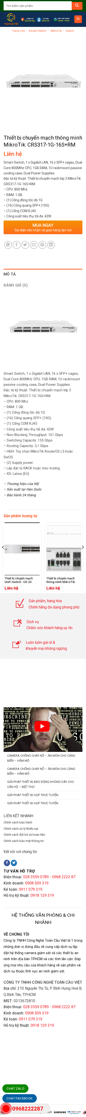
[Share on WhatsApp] (8, 245)
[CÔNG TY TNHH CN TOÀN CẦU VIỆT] (11, 19)
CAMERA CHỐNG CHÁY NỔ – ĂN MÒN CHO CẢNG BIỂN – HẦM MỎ (41, 758)
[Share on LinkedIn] (51, 245)
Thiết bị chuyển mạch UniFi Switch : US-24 (19, 580)
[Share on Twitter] (25, 245)
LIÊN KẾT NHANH (18, 816)
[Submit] (77, 6)
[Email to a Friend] (34, 245)
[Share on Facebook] (17, 245)
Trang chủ (18, 30)
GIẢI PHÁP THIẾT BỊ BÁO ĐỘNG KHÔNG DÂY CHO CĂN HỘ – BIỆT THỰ (40, 784)
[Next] (82, 557)
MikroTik (56, 30)
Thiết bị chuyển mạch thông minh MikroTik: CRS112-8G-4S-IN (60, 582)
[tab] (43, 274)
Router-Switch (37, 30)
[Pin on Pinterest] (42, 245)
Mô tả (10, 274)
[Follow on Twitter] (14, 863)
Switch (70, 30)
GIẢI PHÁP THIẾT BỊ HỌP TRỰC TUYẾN (32, 795)
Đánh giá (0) (16, 285)
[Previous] (3, 557)
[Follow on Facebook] (7, 863)
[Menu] (78, 19)
